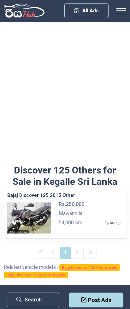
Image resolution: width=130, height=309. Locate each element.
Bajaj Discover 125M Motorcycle (35, 275)
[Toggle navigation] (121, 10)
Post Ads (99, 300)
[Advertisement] (65, 96)
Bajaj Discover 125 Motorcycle (89, 268)
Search (33, 300)
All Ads (90, 11)
